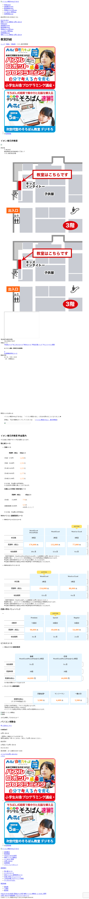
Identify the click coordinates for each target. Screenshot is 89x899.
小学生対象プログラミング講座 (14, 878)
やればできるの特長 (10, 855)
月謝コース (8, 344)
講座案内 (8, 6)
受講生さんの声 (10, 10)
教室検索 (8, 8)
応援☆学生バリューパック (12, 876)
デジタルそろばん (9, 880)
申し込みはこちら (6, 725)
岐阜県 (6, 890)
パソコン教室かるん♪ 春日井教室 (46, 419)
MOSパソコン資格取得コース (13, 875)
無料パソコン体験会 (7, 22)
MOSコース (27, 344)
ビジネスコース (18, 344)
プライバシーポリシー (11, 864)
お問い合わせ (18, 22)
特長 (7, 4)
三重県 (6, 888)
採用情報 (8, 14)
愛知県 (6, 887)
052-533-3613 (5, 20)
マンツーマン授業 (49, 344)
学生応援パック (37, 344)
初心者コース (8, 871)
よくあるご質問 (10, 12)
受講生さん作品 (18, 893)
